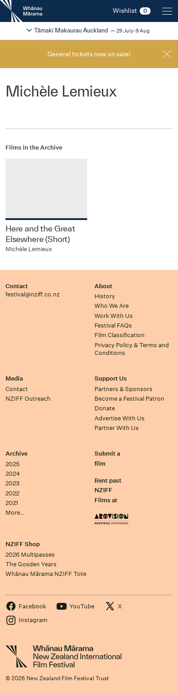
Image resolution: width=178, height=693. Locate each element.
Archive (16, 453)
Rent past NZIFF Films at (107, 490)
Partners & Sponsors (123, 389)
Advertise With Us (119, 418)
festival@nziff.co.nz (32, 294)
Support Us (110, 378)
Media (14, 378)
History (104, 296)
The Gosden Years (31, 564)
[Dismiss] (167, 54)
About (103, 286)
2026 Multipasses (30, 555)
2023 (12, 483)
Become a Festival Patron (129, 399)
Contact (16, 286)
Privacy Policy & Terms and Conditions (131, 349)
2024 (12, 474)
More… (14, 512)
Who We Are (111, 306)
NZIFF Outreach (28, 399)
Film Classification (119, 335)
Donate (104, 408)
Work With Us (113, 316)
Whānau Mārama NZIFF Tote (45, 574)
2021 (11, 503)
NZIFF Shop (22, 544)
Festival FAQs (113, 325)
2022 (12, 493)
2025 (12, 464)
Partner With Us (116, 428)
